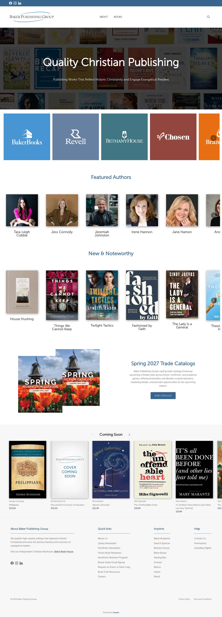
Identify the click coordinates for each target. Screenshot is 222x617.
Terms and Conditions (202, 599)
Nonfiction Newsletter (109, 548)
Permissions (200, 543)
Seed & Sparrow (162, 543)
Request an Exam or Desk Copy (114, 567)
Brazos (157, 567)
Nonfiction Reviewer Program (113, 557)
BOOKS (118, 16)
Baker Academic (162, 538)
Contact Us (200, 538)
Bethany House (161, 548)
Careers (102, 576)
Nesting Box (160, 557)
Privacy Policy (184, 599)
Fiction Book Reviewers (109, 552)
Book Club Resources (109, 572)
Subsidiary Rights (202, 548)
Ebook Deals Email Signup (111, 562)
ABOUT (104, 16)
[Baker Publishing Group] (31, 17)
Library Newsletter (107, 543)
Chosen (158, 562)
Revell (157, 576)
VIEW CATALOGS (163, 396)
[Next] (214, 138)
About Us (102, 538)
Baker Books (160, 552)
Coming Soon (111, 434)
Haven (157, 572)
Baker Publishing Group (27, 599)
